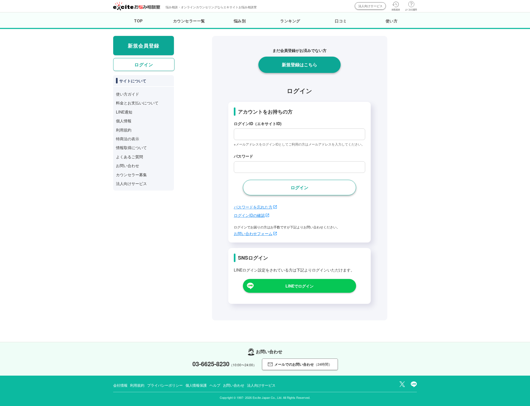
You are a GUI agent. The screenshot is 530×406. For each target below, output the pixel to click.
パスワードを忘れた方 (253, 207)
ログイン (143, 64)
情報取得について (131, 147)
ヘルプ (215, 385)
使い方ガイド (127, 94)
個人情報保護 (196, 385)
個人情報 (123, 120)
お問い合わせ (127, 165)
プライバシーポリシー (165, 385)
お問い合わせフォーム (253, 233)
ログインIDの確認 (249, 215)
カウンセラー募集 (131, 174)
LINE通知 (124, 112)
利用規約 (123, 130)
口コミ (341, 20)
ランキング (290, 20)
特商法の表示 (127, 138)
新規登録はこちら (299, 64)
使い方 (392, 20)
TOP (138, 20)
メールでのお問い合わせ (303, 364)
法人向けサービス (370, 6)
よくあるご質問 (129, 156)
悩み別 (240, 20)
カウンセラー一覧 (189, 20)
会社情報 (120, 385)
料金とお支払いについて (137, 103)
